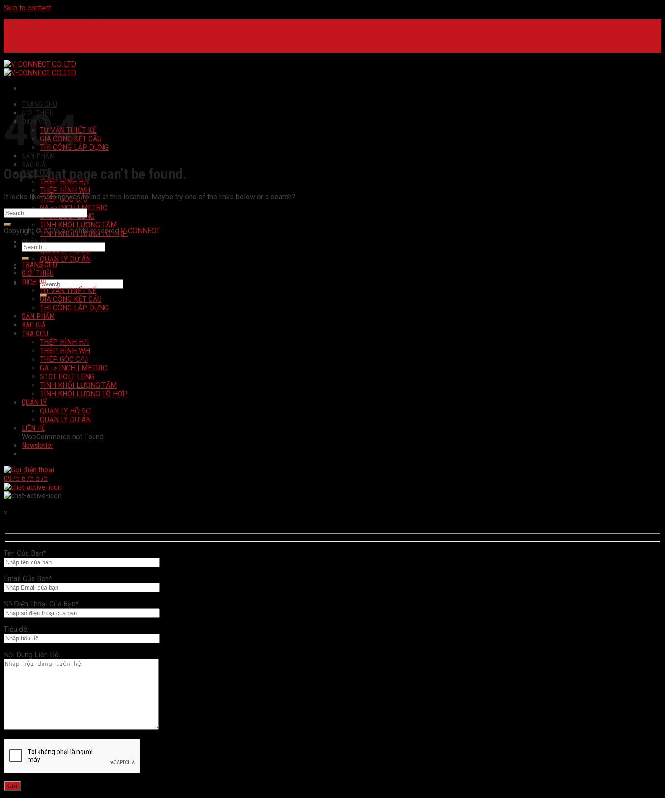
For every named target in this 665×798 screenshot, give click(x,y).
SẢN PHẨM (38, 156)
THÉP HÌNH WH (65, 190)
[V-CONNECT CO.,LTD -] (40, 68)
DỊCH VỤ (34, 282)
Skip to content (27, 8)
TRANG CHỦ (39, 104)
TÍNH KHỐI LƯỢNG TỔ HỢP (84, 393)
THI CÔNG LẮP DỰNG (74, 307)
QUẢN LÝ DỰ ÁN (65, 259)
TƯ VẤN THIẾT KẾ (68, 290)
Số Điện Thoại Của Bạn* (41, 604)
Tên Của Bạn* (25, 553)
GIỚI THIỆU (38, 273)
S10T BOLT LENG (67, 376)
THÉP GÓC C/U (64, 359)
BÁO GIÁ (34, 164)
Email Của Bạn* (28, 578)
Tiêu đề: (16, 629)
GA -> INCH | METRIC (73, 207)
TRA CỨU (35, 333)
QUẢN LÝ (34, 402)
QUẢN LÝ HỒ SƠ (65, 411)
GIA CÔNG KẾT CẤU (71, 299)
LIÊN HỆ (33, 428)
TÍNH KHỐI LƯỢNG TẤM (78, 225)
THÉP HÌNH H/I (64, 342)
